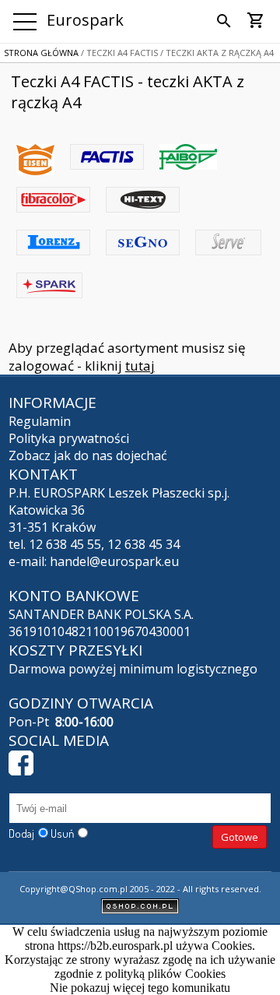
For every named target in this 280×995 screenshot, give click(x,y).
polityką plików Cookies (165, 973)
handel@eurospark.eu (114, 561)
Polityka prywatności (69, 438)
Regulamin (40, 421)
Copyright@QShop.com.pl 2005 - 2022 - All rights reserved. (140, 889)
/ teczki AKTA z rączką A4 (216, 52)
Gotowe (239, 837)
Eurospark (85, 19)
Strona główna (41, 52)
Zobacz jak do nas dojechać (88, 455)
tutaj (140, 365)
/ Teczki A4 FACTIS (118, 52)
